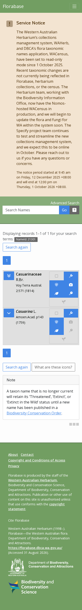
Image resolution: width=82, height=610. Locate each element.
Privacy (13, 466)
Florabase (13, 6)
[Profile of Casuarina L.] (56, 330)
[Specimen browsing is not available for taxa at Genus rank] (63, 339)
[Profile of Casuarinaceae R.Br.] (56, 293)
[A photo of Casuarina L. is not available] (71, 322)
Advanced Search (65, 202)
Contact (27, 454)
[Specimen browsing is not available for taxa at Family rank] (63, 302)
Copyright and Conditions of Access (36, 460)
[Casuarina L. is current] (56, 322)
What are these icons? (53, 367)
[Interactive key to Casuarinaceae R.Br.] (71, 293)
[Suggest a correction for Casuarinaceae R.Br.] (71, 276)
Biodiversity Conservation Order (34, 413)
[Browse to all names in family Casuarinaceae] (9, 313)
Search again (17, 247)
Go (64, 209)
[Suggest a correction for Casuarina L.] (71, 313)
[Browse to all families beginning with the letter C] (9, 275)
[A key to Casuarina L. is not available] (71, 330)
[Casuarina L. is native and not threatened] (56, 313)
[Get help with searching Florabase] (74, 210)
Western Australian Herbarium (32, 480)
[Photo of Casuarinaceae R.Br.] (71, 284)
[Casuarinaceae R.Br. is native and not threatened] (56, 276)
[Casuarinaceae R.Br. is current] (56, 284)
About (13, 454)
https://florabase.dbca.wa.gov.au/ (35, 548)
